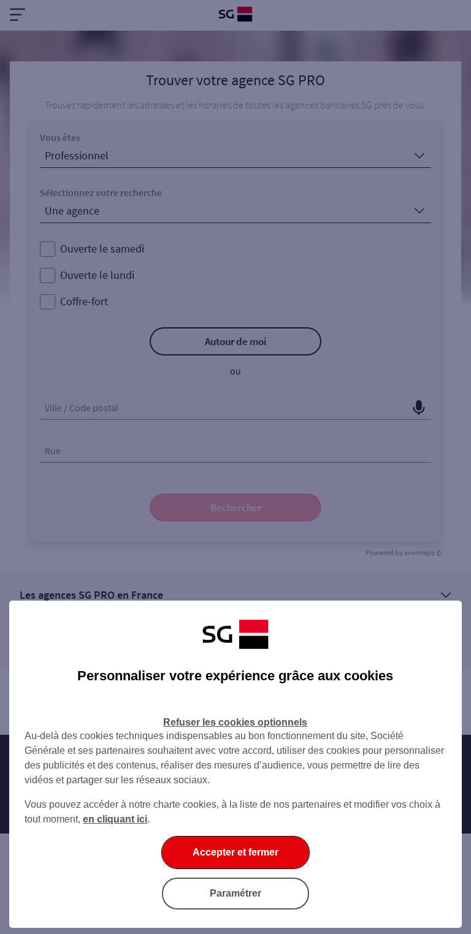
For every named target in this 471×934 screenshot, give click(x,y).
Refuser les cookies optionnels (235, 722)
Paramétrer (235, 893)
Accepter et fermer (235, 852)
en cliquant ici (115, 819)
